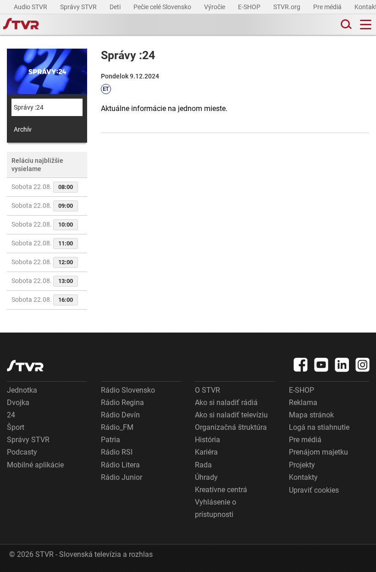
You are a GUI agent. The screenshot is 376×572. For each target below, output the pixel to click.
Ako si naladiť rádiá (226, 402)
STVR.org (287, 7)
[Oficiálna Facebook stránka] (301, 364)
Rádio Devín (120, 415)
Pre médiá (328, 7)
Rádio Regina (122, 402)
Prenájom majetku (318, 452)
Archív (23, 129)
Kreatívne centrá (221, 489)
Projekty (302, 465)
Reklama (303, 402)
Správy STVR (79, 7)
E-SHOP (250, 7)
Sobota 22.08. (42, 186)
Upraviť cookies (314, 490)
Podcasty (22, 452)
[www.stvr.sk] (25, 366)
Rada (203, 465)
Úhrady (206, 477)
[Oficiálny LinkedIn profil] (342, 364)
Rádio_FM (117, 427)
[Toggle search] (345, 24)
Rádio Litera (120, 465)
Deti (116, 7)
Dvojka (18, 402)
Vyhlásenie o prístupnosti (215, 508)
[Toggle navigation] (365, 24)
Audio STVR (31, 7)
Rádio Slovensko (128, 390)
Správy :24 (29, 107)
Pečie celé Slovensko (163, 7)
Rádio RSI (117, 452)
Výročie (215, 7)
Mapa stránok (311, 415)
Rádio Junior (121, 477)
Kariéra (206, 452)
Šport (15, 427)
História (207, 439)
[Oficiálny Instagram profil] (363, 364)
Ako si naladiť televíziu (231, 415)
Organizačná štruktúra (231, 427)
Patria (110, 439)
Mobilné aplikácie (35, 465)
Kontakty (303, 477)
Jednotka (22, 390)
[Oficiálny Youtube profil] (321, 364)
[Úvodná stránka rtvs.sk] (21, 25)
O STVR (207, 390)
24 (11, 415)
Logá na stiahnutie (319, 427)
